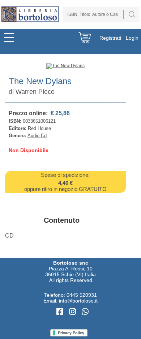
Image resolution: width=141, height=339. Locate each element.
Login (132, 38)
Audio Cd (37, 135)
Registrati (110, 38)
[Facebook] (60, 311)
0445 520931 (82, 295)
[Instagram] (73, 311)
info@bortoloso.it (78, 301)
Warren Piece (35, 91)
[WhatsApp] (85, 311)
